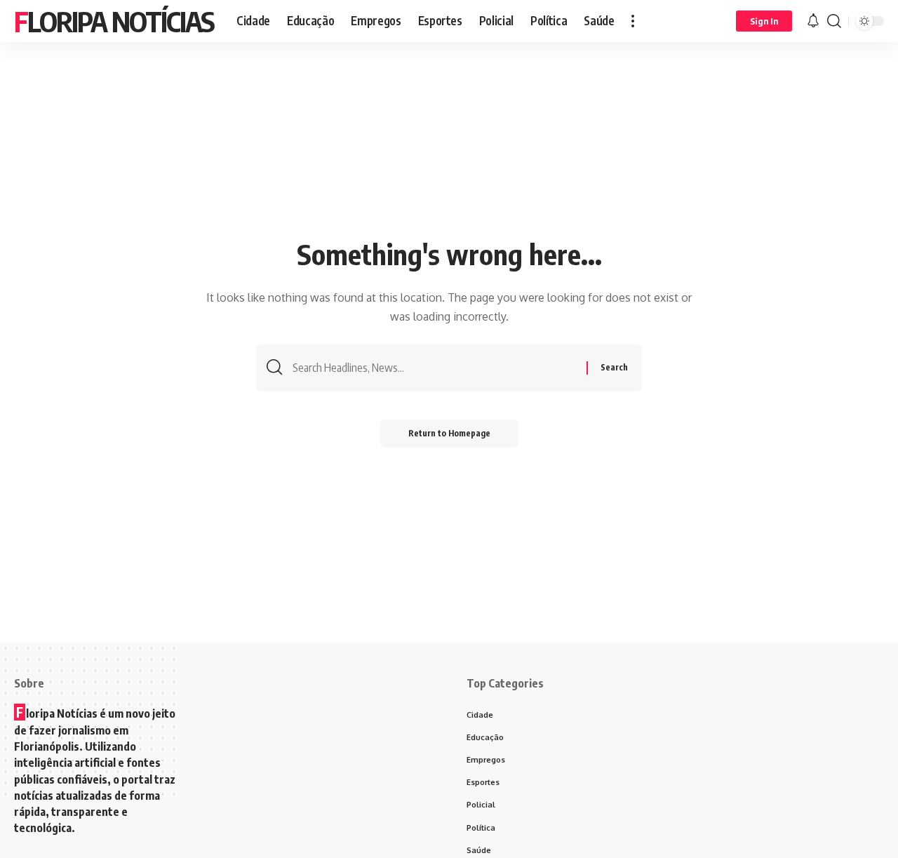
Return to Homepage (449, 433)
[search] (834, 21)
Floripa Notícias (114, 21)
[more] (633, 21)
